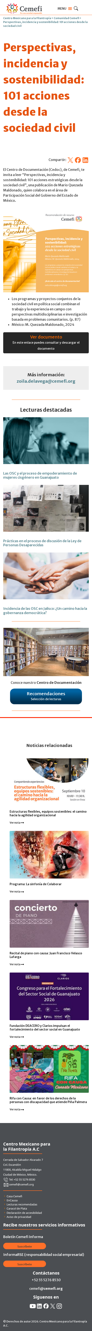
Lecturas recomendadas (22, 1204)
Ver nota (15, 822)
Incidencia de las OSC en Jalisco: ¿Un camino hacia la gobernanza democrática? (45, 610)
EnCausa (12, 1200)
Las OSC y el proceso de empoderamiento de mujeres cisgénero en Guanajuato (40, 475)
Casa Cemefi (14, 1196)
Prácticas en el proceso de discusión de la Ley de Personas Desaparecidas (42, 543)
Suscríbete (24, 1246)
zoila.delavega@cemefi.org (46, 381)
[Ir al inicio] (24, 2)
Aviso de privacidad (19, 1217)
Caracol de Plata (17, 1208)
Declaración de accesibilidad (24, 1213)
